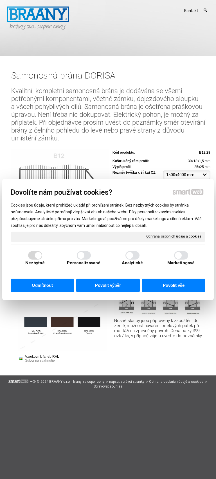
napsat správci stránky (126, 382)
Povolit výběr (108, 285)
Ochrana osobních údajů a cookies (173, 236)
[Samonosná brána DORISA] (60, 174)
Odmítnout (42, 285)
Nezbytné (35, 263)
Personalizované (84, 263)
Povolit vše (173, 285)
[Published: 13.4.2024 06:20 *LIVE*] (32, 382)
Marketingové (181, 263)
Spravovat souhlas (108, 386)
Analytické (132, 263)
